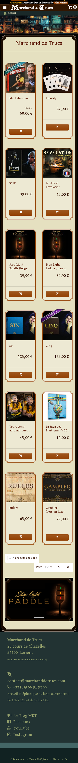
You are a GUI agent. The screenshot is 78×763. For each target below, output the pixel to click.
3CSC (12, 183)
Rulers (13, 508)
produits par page (25, 557)
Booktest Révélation (53, 185)
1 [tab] (36, 614)
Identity (51, 98)
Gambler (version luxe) (55, 510)
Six (11, 346)
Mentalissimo (16, 3)
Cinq (49, 346)
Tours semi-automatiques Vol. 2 (18, 430)
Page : (39, 567)
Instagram (22, 734)
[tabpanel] (39, 599)
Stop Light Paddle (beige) (18, 266)
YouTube (21, 728)
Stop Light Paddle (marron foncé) (56, 268)
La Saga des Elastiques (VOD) (57, 428)
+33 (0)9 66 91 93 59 (38, 693)
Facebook (21, 721)
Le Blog (25, 715)
